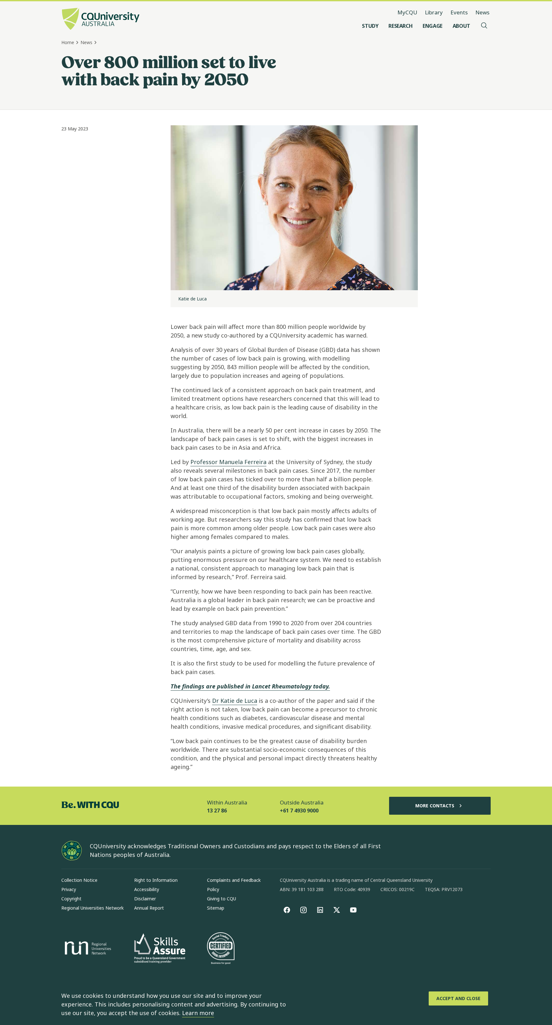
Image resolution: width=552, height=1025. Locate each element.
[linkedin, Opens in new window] (320, 910)
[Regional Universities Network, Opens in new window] (86, 949)
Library (434, 12)
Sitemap (215, 908)
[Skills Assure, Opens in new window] (159, 949)
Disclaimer (145, 899)
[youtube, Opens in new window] (353, 910)
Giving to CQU (221, 899)
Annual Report (149, 908)
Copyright (71, 899)
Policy (213, 889)
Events (459, 12)
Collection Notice (79, 880)
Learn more (198, 1013)
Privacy (68, 889)
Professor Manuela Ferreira (228, 462)
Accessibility (146, 889)
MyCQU (407, 12)
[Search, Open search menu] (484, 26)
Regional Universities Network (92, 908)
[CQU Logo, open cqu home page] (100, 19)
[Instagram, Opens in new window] (303, 910)
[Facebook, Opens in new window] (287, 910)
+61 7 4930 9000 (299, 810)
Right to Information (156, 880)
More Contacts (434, 806)
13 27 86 (217, 810)
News (482, 12)
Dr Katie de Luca (234, 700)
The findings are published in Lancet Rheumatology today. (250, 686)
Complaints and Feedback (234, 880)
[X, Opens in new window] (337, 910)
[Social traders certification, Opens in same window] (220, 949)
